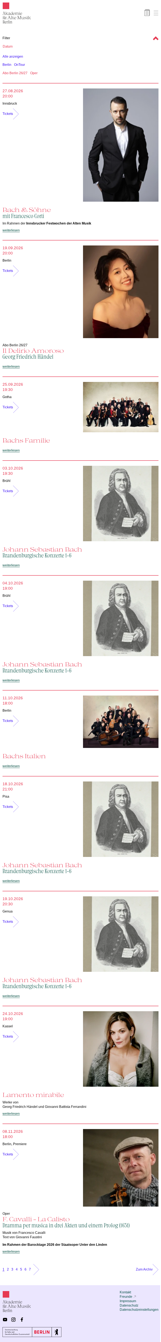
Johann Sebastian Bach (42, 552)
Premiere (20, 1144)
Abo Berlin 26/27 (15, 73)
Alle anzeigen (13, 56)
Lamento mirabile (33, 1094)
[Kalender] (147, 12)
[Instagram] (13, 1319)
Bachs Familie (26, 440)
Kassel (8, 1026)
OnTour (19, 64)
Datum (8, 46)
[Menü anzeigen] (156, 13)
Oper (34, 73)
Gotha (7, 397)
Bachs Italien (24, 755)
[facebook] (21, 1319)
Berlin (7, 64)
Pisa (6, 796)
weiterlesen (11, 230)
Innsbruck (10, 103)
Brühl (6, 481)
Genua (8, 911)
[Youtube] (5, 1319)
